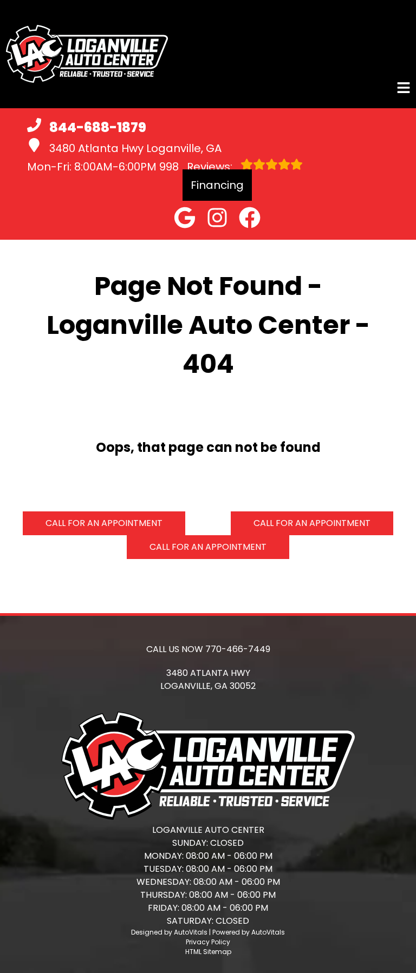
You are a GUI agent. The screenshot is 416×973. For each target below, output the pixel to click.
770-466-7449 (237, 649)
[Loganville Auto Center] (86, 54)
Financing (217, 185)
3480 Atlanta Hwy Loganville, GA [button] (135, 148)
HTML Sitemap (208, 951)
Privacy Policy (208, 941)
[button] (185, 217)
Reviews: (197, 166)
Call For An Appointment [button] (104, 523)
